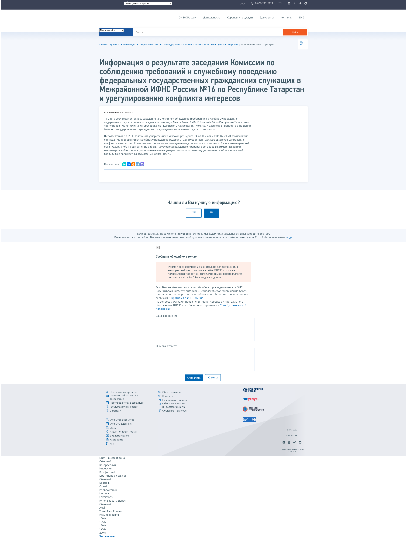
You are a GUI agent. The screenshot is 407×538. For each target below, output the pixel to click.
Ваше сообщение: (167, 316)
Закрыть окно (107, 536)
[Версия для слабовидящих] (242, 3)
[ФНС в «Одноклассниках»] (294, 3)
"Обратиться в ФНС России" (186, 298)
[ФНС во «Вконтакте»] (289, 3)
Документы (267, 17)
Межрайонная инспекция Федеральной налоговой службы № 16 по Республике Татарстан (188, 44)
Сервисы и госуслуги (240, 17)
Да (211, 211)
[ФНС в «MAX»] (305, 3)
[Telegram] (138, 164)
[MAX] (142, 164)
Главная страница (109, 44)
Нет (194, 211)
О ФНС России (187, 17)
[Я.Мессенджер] (124, 164)
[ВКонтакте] (129, 164)
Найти (295, 32)
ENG (301, 17)
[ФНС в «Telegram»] (299, 3)
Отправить (193, 378)
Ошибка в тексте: (166, 346)
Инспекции (129, 44)
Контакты (286, 17)
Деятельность (211, 17)
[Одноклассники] (133, 164)
